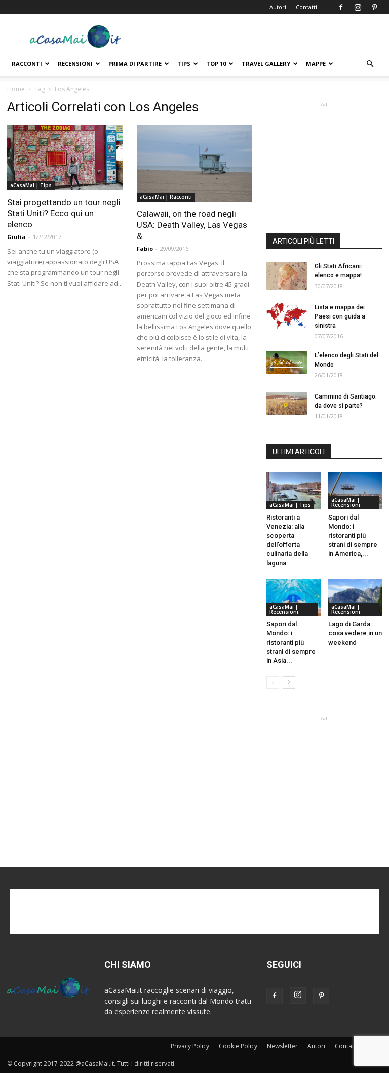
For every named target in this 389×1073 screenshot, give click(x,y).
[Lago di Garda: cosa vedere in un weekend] (355, 597)
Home (16, 89)
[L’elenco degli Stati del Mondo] (286, 362)
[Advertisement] (262, 36)
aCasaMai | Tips (31, 185)
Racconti (27, 63)
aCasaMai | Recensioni (345, 502)
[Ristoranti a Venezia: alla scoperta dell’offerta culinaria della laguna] (293, 490)
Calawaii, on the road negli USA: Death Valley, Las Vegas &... (192, 225)
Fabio (145, 248)
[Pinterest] (374, 7)
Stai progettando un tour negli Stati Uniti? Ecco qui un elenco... (64, 213)
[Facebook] (340, 7)
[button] (370, 64)
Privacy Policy (190, 1046)
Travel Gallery (266, 63)
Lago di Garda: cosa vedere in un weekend (355, 633)
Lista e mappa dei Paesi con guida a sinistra (340, 316)
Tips (183, 63)
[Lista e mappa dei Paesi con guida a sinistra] (286, 316)
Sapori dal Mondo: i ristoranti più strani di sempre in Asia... (291, 642)
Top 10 (216, 63)
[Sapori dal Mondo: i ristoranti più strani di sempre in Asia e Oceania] (293, 597)
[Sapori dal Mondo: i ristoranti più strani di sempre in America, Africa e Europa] (355, 490)
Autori (277, 7)
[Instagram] (357, 7)
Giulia (16, 237)
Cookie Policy (238, 1046)
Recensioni (75, 63)
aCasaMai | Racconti (166, 197)
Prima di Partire (135, 63)
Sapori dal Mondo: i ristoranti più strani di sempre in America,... (352, 535)
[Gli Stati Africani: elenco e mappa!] (286, 276)
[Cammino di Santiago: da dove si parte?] (286, 403)
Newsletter (282, 1046)
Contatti (306, 7)
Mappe (316, 63)
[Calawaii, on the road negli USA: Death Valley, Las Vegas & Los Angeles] (194, 163)
